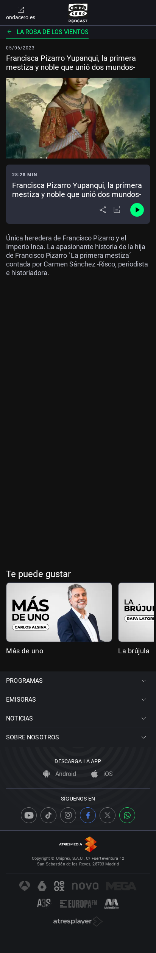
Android (65, 773)
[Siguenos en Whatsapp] (127, 815)
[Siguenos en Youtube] (29, 815)
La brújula (134, 651)
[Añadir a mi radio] (117, 209)
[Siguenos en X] (107, 815)
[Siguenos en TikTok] (48, 815)
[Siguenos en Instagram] (68, 815)
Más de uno (24, 651)
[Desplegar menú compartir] (103, 209)
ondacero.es (20, 17)
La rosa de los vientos (53, 31)
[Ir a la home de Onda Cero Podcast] (78, 13)
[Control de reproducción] (137, 210)
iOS (107, 773)
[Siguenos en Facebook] (88, 815)
